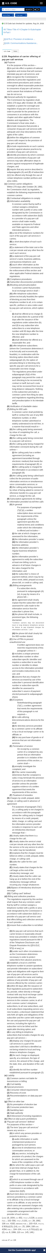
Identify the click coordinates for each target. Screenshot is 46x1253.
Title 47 (16, 29)
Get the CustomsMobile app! (22, 1250)
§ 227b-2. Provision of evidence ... (20, 39)
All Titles (7, 29)
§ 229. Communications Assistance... (21, 43)
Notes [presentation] (15, 51)
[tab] (7, 51)
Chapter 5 (24, 29)
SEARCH (29, 9)
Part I (8, 32)
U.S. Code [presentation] (7, 51)
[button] (44, 1250)
